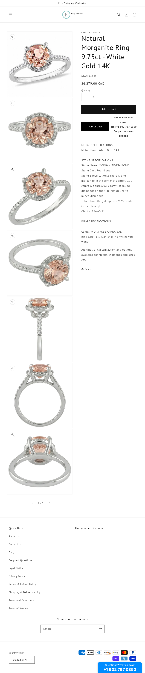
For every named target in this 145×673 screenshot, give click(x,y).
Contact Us (15, 544)
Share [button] (88, 269)
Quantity (85, 90)
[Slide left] (32, 503)
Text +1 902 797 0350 (124, 126)
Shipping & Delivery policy (25, 592)
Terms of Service (18, 608)
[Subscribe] (100, 629)
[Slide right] (49, 503)
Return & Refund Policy (22, 584)
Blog (11, 552)
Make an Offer (95, 126)
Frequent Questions (20, 560)
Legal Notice (16, 568)
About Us (14, 536)
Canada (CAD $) (19, 660)
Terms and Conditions (21, 600)
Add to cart (109, 109)
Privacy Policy (17, 576)
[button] (10, 15)
